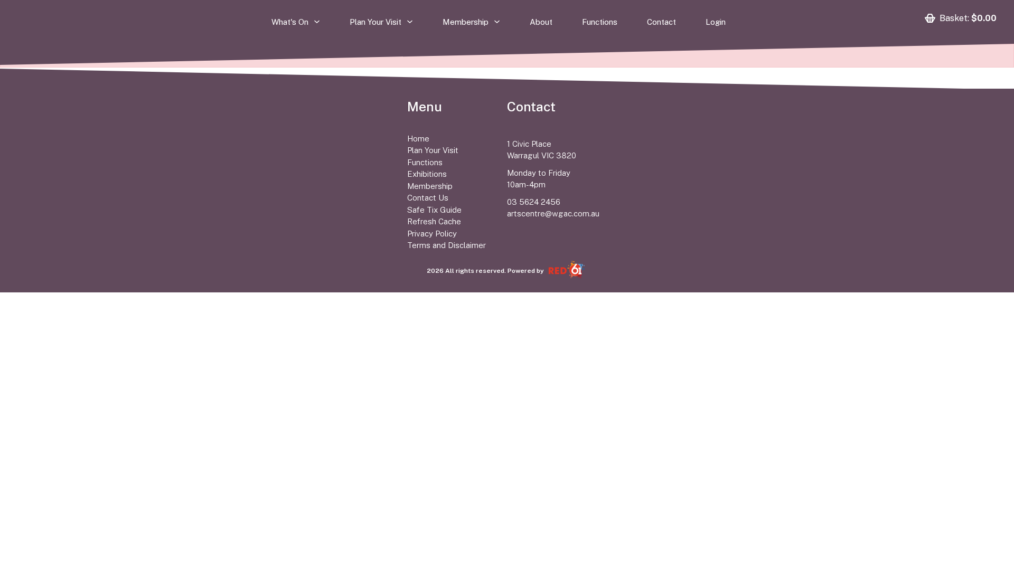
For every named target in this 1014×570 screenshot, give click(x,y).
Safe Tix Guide (434, 209)
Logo (243, 107)
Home (418, 138)
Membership (466, 22)
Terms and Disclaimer (446, 245)
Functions (599, 23)
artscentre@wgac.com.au (553, 213)
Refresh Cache (434, 221)
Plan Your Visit (375, 22)
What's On (289, 22)
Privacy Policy (432, 233)
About (541, 23)
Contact (661, 23)
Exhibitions (427, 173)
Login (716, 23)
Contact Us (427, 197)
